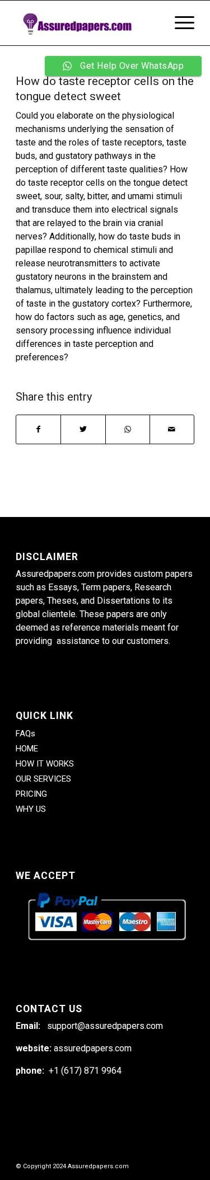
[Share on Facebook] (38, 429)
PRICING (31, 794)
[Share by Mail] (172, 429)
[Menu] (179, 23)
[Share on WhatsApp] (128, 429)
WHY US (31, 809)
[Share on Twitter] (83, 429)
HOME (27, 749)
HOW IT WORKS (45, 764)
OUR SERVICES (43, 779)
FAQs (25, 733)
